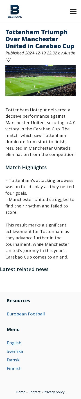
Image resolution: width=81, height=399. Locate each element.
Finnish (14, 368)
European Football (26, 314)
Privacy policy (54, 392)
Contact (34, 392)
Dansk (13, 360)
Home (20, 392)
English (14, 343)
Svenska (15, 351)
